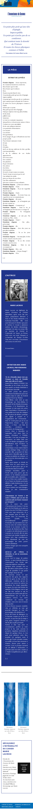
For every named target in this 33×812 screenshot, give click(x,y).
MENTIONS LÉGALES (7, 807)
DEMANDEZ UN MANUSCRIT (23, 804)
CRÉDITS (18, 807)
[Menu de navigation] (30, 3)
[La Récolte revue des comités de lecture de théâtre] (6, 3)
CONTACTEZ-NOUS (7, 804)
